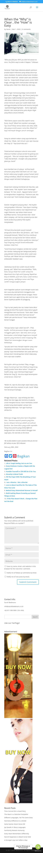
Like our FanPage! (12, 623)
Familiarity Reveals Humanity (14, 830)
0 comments (26, 29)
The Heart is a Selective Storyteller (16, 814)
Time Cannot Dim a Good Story (15, 811)
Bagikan (23, 456)
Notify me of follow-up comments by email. (22, 573)
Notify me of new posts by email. (18, 577)
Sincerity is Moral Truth (14, 474)
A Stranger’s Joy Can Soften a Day (15, 840)
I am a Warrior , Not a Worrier (17, 482)
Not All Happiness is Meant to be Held (17, 837)
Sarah (8, 29)
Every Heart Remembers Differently (16, 834)
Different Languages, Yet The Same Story (18, 818)
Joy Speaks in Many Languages (15, 827)
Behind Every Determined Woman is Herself (21, 490)
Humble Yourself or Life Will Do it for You (21, 471)
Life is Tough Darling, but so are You (19, 463)
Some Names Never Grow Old (14, 824)
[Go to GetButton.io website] (38, 851)
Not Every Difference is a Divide (15, 821)
